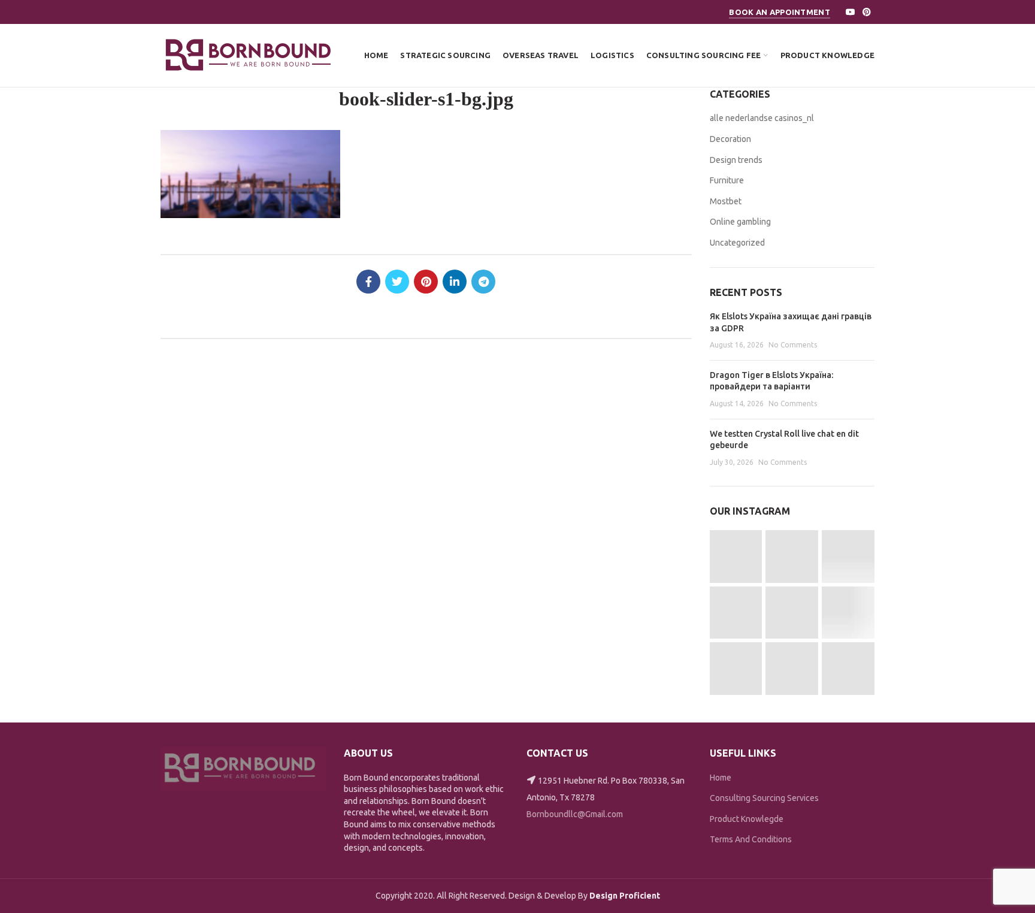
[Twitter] (397, 282)
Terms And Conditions (751, 839)
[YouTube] (850, 12)
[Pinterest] (866, 12)
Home (720, 777)
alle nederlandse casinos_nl (762, 118)
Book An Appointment (779, 12)
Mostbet (726, 201)
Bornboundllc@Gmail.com (574, 814)
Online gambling (740, 221)
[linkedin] (455, 282)
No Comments (792, 345)
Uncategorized (737, 242)
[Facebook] (368, 282)
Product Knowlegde (746, 819)
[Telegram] (483, 282)
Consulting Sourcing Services (764, 798)
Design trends (736, 160)
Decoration (730, 139)
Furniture (727, 180)
